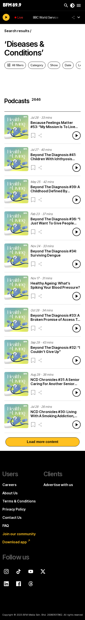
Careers (9, 485)
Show (54, 65)
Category (37, 65)
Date (68, 65)
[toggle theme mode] (72, 5)
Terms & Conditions (19, 501)
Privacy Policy (14, 509)
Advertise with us (58, 485)
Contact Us (12, 517)
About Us (10, 493)
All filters (18, 65)
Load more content (42, 442)
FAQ (5, 525)
